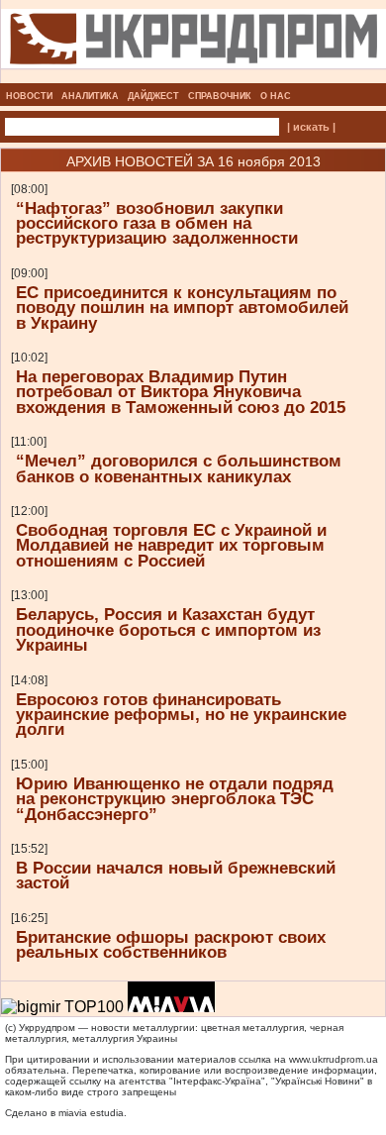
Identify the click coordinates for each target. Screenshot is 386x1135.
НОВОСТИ (29, 96)
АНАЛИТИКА (90, 96)
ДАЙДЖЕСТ (153, 96)
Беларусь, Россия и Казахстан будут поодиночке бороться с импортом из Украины (168, 629)
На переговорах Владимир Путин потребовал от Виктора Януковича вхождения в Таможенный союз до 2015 (180, 391)
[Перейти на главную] (193, 77)
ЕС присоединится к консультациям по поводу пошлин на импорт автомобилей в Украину (182, 307)
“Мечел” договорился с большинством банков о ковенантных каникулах (178, 468)
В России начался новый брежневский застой (176, 875)
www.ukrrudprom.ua (333, 1059)
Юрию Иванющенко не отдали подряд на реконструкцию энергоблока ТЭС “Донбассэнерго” (175, 799)
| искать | (311, 127)
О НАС (275, 96)
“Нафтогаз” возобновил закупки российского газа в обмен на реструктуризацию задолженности (157, 223)
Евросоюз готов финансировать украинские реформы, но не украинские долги (181, 714)
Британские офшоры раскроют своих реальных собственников (171, 944)
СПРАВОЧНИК (219, 96)
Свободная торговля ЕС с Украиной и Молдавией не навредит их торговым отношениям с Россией (171, 545)
